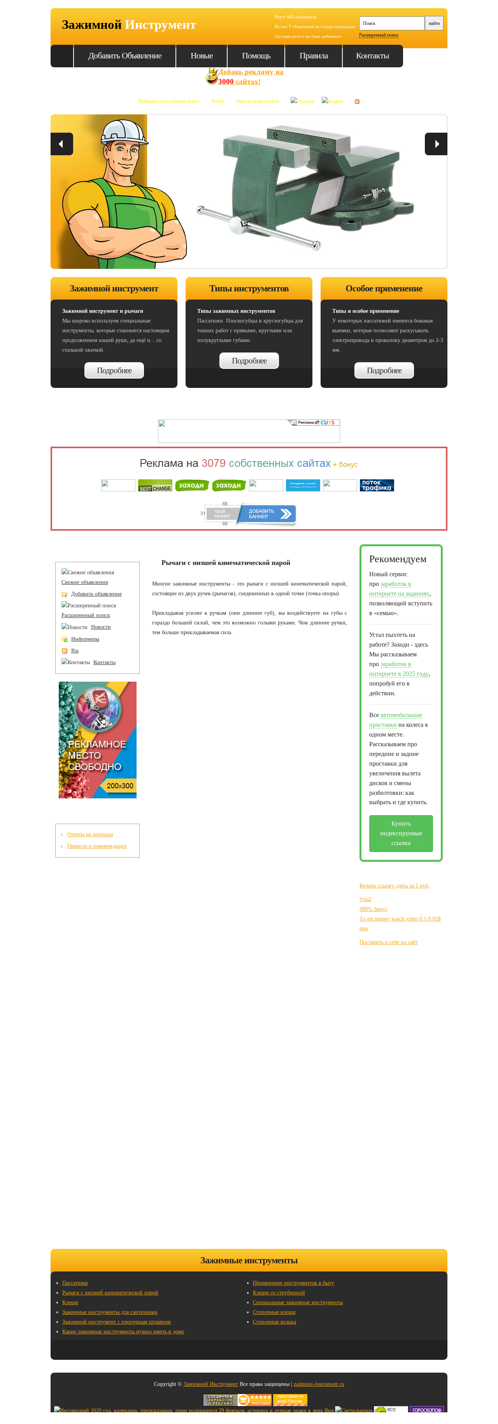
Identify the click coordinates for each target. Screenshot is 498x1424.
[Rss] (357, 99)
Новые (202, 55)
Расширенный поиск (378, 35)
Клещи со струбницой (279, 1293)
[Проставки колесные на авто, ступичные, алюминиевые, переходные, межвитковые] (290, 1398)
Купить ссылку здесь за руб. (394, 886)
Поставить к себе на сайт (388, 942)
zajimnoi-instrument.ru (319, 1384)
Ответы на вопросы (90, 834)
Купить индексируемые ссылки (401, 833)
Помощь (256, 55)
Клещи (70, 1302)
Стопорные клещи (274, 1312)
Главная (62, 56)
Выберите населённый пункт (169, 101)
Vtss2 (365, 899)
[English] (332, 99)
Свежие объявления (84, 582)
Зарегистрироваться (257, 101)
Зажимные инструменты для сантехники (110, 1312)
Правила (314, 55)
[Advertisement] (398, 1103)
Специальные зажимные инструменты (298, 1302)
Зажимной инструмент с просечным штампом (116, 1322)
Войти (217, 101)
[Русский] (302, 99)
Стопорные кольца (274, 1322)
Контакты (372, 55)
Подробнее (114, 370)
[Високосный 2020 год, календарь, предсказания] (193, 1410)
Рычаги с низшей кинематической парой (110, 1293)
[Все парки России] (391, 1410)
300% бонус (373, 909)
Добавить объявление (124, 55)
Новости (101, 627)
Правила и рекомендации (97, 846)
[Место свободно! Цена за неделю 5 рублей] (98, 686)
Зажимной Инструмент (211, 1384)
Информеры (85, 639)
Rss (75, 651)
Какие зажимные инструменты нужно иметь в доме (123, 1332)
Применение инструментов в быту (293, 1283)
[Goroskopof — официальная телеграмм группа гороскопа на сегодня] (427, 1410)
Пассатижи (75, 1283)
